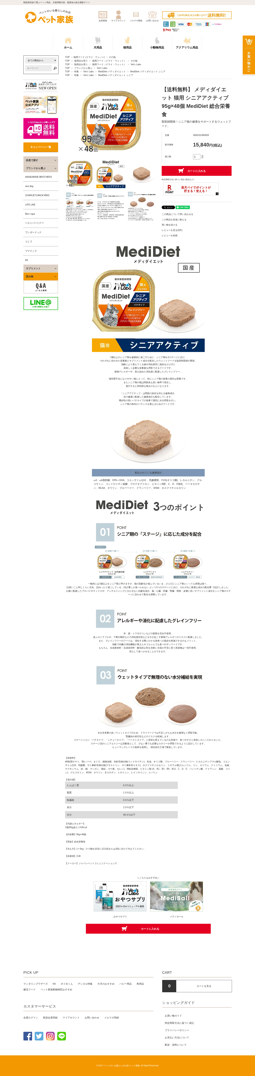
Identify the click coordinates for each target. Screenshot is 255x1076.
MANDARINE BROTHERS (38, 176)
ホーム (68, 47)
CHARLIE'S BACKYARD (37, 195)
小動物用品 (157, 47)
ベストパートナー (34, 223)
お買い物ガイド (173, 1015)
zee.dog (29, 186)
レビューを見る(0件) (172, 230)
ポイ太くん (67, 983)
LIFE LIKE (30, 204)
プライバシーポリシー (177, 1030)
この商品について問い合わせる (177, 214)
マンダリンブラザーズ (35, 983)
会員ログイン (30, 1017)
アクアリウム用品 (187, 47)
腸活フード (29, 989)
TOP (67, 57)
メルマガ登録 (111, 1017)
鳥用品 (140, 983)
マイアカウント (71, 1017)
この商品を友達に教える (174, 219)
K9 (26, 260)
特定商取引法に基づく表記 (179, 1023)
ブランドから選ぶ (83, 68)
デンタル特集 (85, 983)
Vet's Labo (136, 64)
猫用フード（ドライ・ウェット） (109, 60)
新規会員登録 (50, 1017)
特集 (76, 71)
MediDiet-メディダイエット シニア (147, 71)
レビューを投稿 (169, 235)
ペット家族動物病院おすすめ (56, 989)
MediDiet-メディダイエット (112, 71)
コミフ (28, 241)
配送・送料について (176, 1044)
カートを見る (204, 986)
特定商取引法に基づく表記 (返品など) (178, 179)
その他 (112, 57)
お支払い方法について (177, 1037)
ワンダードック (33, 232)
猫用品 (127, 47)
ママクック (31, 250)
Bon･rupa (30, 213)
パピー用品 (126, 983)
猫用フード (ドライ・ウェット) (89, 57)
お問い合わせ (92, 1017)
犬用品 (98, 47)
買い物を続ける (169, 224)
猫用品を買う (81, 60)
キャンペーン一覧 (40, 146)
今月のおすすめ (105, 983)
